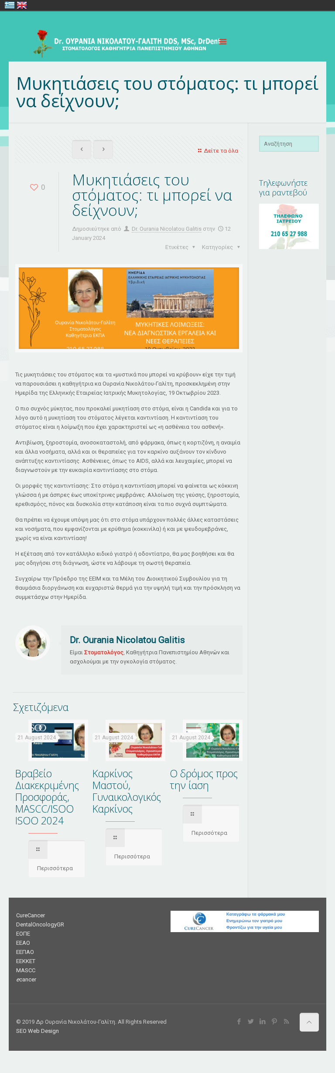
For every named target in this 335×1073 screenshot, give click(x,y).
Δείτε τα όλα (221, 150)
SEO (21, 1031)
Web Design (43, 1031)
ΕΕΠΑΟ (25, 952)
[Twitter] (251, 1021)
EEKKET (25, 961)
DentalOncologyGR (40, 924)
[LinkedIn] (262, 1021)
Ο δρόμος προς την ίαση (204, 779)
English (22, 5)
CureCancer (30, 915)
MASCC (25, 970)
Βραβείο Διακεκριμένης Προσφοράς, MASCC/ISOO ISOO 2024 (47, 796)
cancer (26, 979)
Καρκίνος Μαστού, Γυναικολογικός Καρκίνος (126, 791)
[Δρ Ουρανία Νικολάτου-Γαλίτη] (123, 42)
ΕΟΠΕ (23, 933)
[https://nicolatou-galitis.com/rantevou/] (289, 247)
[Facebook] (239, 1021)
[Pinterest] (274, 1021)
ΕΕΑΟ (23, 943)
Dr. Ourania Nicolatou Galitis (167, 229)
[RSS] (286, 1021)
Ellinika (9, 5)
